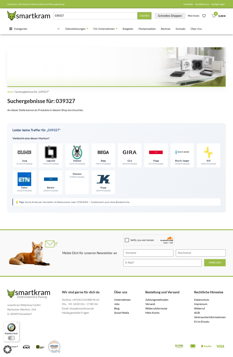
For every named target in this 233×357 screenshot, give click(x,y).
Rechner (166, 28)
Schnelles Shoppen (170, 15)
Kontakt (180, 28)
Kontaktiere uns (202, 4)
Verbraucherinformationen (210, 317)
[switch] (11, 338)
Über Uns (196, 28)
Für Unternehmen (104, 28)
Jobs (117, 303)
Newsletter (188, 4)
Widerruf (199, 308)
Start (10, 91)
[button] (7, 349)
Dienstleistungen (75, 28)
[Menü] (17, 323)
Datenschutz (201, 299)
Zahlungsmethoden (156, 299)
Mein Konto (193, 15)
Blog (116, 308)
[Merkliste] (204, 16)
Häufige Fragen (218, 4)
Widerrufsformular (156, 308)
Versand (150, 303)
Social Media (121, 312)
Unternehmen (122, 299)
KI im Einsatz (201, 321)
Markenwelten (147, 28)
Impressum (200, 303)
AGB (197, 312)
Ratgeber (128, 28)
